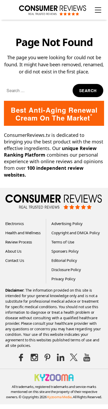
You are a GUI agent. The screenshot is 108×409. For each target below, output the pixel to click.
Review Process (18, 242)
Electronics (14, 223)
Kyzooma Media (59, 397)
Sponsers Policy (65, 251)
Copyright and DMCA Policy (75, 232)
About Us (13, 251)
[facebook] (21, 357)
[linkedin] (60, 357)
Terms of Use (62, 242)
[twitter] (74, 357)
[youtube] (87, 357)
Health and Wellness (23, 232)
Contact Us (14, 260)
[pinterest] (47, 357)
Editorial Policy (64, 260)
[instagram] (34, 357)
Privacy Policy (63, 278)
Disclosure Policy (66, 269)
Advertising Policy (67, 223)
